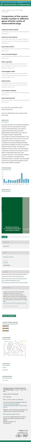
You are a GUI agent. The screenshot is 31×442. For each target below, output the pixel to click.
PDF (5, 237)
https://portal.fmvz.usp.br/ (13, 414)
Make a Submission (9, 315)
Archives (8, 10)
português (5, 370)
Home (3, 10)
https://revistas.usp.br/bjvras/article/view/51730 (15, 303)
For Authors (5, 380)
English (4, 367)
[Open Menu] (1, 4)
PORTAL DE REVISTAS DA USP (8, 2)
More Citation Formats (11, 306)
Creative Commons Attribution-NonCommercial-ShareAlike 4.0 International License (15, 405)
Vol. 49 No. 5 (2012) (17, 10)
